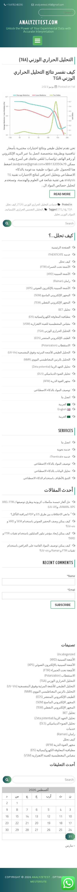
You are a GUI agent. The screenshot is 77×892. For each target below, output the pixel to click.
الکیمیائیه (10, 209)
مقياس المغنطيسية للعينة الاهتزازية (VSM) (46, 324)
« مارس (70, 845)
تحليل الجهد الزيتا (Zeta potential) (51, 366)
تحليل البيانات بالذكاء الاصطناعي (52, 471)
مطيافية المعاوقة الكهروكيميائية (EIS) (49, 316)
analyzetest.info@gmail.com (49, 4)
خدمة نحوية (63, 449)
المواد (72, 214)
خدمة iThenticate (60, 456)
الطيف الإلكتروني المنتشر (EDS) (52, 338)
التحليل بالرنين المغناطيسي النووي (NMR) (47, 359)
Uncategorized (66, 654)
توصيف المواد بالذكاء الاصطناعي (52, 390)
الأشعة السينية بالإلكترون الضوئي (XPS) (48, 288)
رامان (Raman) (61, 281)
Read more (62, 194)
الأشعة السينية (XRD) (58, 274)
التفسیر (30, 209)
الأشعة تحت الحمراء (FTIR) (55, 267)
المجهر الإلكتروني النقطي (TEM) (52, 302)
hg (64, 209)
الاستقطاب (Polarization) (55, 345)
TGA (69, 209)
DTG (59, 209)
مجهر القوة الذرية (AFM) (56, 381)
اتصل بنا (65, 397)
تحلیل (57, 214)
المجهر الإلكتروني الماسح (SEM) (52, 295)
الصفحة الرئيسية (61, 247)
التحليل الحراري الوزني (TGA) (32, 204)
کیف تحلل (11, 204)
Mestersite (38, 881)
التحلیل (39, 209)
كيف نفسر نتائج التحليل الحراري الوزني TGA (44, 74)
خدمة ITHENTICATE (59, 254)
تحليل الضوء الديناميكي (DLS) (53, 374)
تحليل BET (64, 309)
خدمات (53, 204)
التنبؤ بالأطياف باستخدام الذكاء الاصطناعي (46, 478)
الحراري (21, 209)
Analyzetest (41, 877)
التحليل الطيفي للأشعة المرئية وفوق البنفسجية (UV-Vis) (39, 352)
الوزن (64, 214)
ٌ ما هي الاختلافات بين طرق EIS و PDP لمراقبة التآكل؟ (40, 514)
